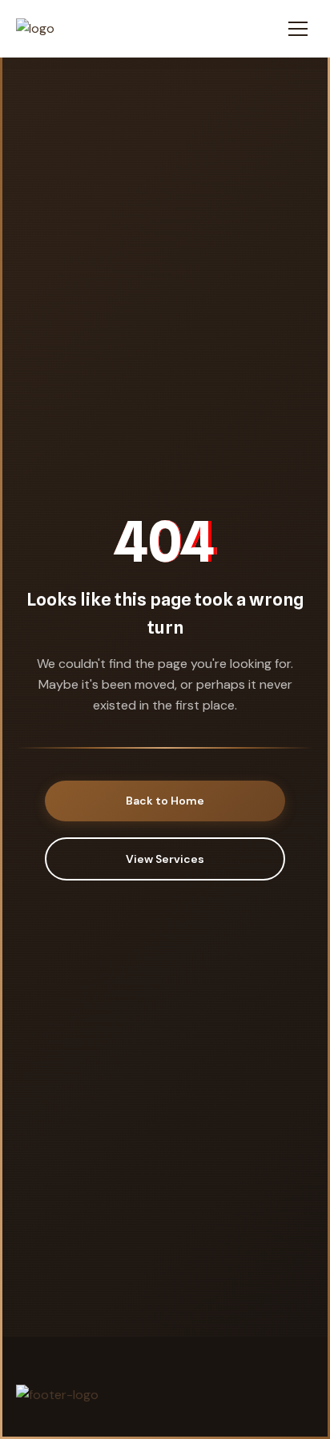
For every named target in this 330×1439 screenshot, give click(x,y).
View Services (165, 859)
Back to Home (165, 800)
